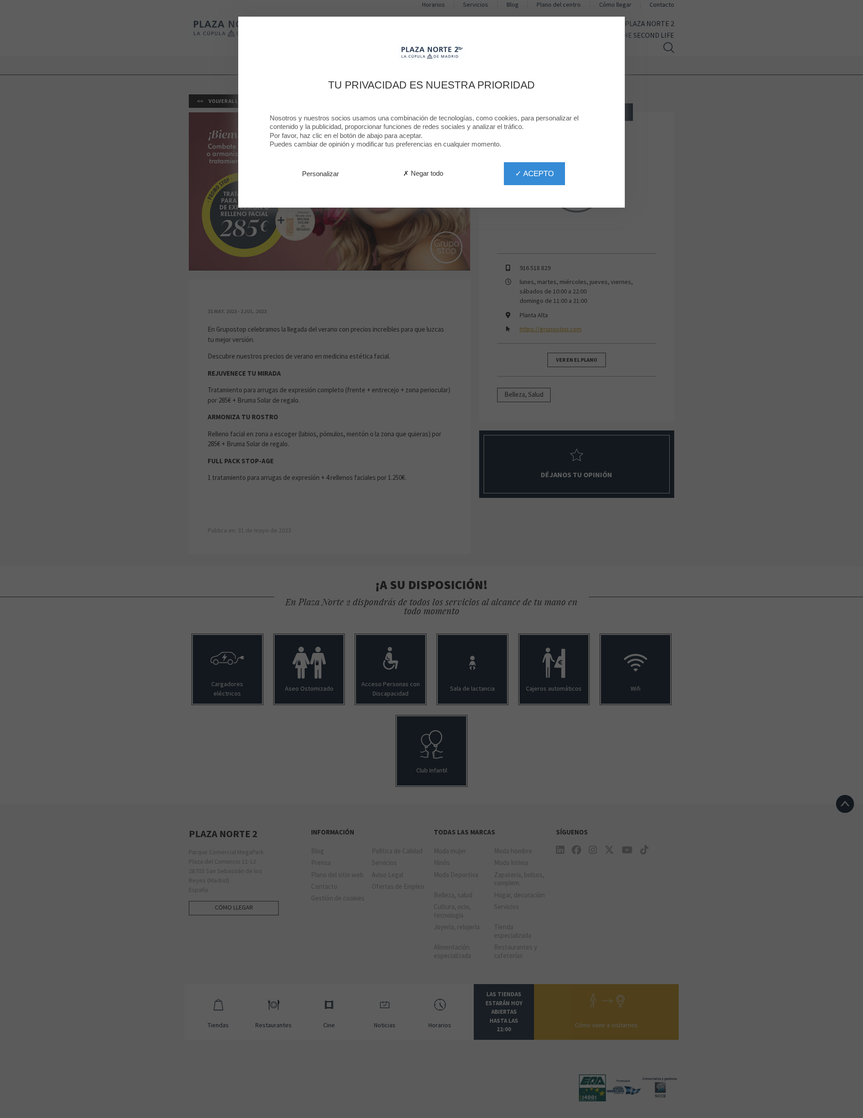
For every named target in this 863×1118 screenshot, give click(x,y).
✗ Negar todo (423, 173)
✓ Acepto (534, 173)
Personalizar (320, 173)
